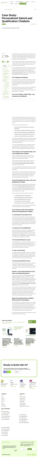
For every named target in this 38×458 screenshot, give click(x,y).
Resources (27, 1)
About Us (32, 1)
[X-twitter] (28, 455)
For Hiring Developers (19, 1)
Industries (11, 3)
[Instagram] (30, 455)
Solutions (11, 1)
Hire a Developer (23, 3)
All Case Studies (30, 322)
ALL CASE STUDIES (8, 9)
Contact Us (16, 3)
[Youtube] (35, 455)
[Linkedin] (33, 455)
